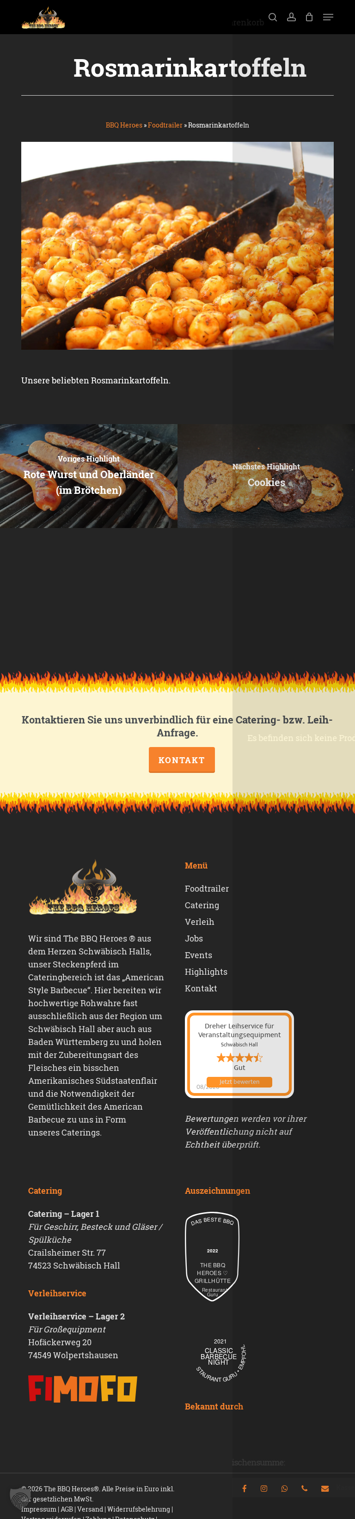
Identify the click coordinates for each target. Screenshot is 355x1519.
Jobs (194, 938)
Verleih (199, 921)
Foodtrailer (165, 125)
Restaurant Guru (212, 1292)
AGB (67, 1509)
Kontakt (182, 760)
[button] (328, 17)
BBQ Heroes (124, 125)
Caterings (80, 1132)
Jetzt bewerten (239, 1082)
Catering (202, 905)
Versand (90, 1509)
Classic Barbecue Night (219, 1356)
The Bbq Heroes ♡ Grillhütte (213, 1272)
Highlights (206, 971)
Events (198, 954)
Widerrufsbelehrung (138, 1509)
